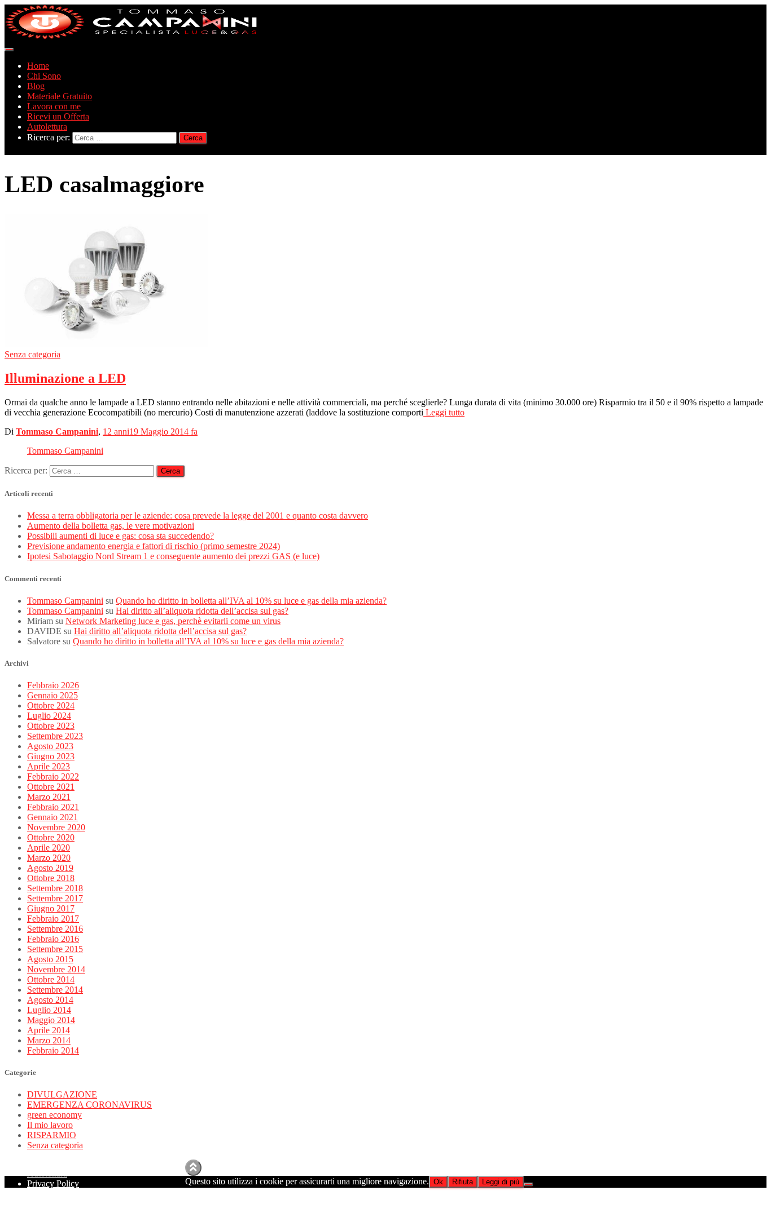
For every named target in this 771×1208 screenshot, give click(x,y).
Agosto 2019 (50, 868)
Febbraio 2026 (53, 685)
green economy (54, 1114)
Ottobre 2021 (51, 786)
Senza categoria (32, 354)
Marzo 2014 (49, 1040)
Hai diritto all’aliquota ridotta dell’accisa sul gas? (202, 611)
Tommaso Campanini (65, 450)
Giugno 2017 (51, 908)
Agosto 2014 (50, 1000)
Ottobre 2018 (51, 878)
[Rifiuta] (528, 1184)
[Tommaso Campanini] (132, 36)
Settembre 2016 (55, 928)
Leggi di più (500, 1182)
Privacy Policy (53, 1183)
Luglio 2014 (49, 1010)
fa (150, 431)
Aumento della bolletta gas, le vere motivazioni (110, 525)
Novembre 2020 (56, 827)
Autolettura (47, 126)
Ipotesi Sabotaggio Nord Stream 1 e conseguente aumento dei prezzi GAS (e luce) (173, 556)
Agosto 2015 (50, 959)
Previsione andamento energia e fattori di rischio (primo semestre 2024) (153, 546)
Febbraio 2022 (53, 776)
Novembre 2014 (56, 969)
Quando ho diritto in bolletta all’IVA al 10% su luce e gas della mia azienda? (251, 600)
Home (38, 65)
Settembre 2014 (55, 989)
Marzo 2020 (49, 857)
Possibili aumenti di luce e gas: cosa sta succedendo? (120, 536)
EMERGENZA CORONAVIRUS (89, 1104)
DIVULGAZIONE (62, 1094)
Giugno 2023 (51, 756)
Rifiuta (462, 1182)
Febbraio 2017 (53, 918)
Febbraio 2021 (53, 807)
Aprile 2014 (48, 1030)
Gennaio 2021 (52, 817)
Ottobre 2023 (51, 726)
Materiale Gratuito (59, 96)
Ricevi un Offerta (58, 116)
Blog (36, 86)
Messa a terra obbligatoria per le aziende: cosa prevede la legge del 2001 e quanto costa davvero (197, 515)
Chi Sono (44, 76)
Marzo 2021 (49, 797)
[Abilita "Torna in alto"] (193, 1168)
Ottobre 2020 (51, 837)
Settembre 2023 (55, 736)
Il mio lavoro (50, 1125)
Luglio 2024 (49, 715)
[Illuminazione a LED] (106, 344)
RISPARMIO (51, 1135)
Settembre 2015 (55, 949)
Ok (438, 1182)
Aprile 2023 (48, 766)
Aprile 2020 (48, 847)
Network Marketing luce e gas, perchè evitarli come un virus (173, 621)
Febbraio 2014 (53, 1050)
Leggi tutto (444, 412)
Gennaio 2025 (52, 695)
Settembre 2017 (55, 898)
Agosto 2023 (50, 746)
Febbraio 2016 (53, 939)
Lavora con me (54, 106)
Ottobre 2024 (51, 705)
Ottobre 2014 (51, 979)
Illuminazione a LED (65, 378)
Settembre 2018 (55, 888)
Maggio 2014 (51, 1020)
